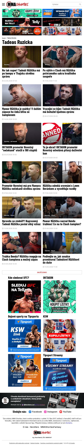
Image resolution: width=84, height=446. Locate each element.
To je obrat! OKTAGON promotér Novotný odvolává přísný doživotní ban (62, 150)
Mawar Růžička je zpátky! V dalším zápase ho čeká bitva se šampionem (21, 112)
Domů (4, 38)
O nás (25, 427)
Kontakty (69, 423)
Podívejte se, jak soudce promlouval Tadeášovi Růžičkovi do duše (61, 259)
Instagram (52, 412)
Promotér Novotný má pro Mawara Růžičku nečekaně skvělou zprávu (21, 187)
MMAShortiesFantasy (51, 427)
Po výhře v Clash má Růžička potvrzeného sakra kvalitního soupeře (59, 73)
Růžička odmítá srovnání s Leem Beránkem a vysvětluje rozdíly (61, 187)
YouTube (67, 412)
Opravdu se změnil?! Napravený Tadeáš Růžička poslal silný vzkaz (21, 223)
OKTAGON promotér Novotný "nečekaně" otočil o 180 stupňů (19, 149)
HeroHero (34, 427)
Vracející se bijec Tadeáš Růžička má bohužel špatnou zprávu (61, 111)
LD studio (72, 443)
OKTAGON (13, 141)
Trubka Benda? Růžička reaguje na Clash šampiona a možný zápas (21, 258)
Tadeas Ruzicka (11, 38)
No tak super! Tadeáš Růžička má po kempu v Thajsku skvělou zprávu (21, 73)
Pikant (53, 180)
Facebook (37, 412)
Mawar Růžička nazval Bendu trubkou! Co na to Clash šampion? (62, 223)
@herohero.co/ (34, 404)
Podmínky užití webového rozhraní (19, 443)
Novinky (6, 64)
